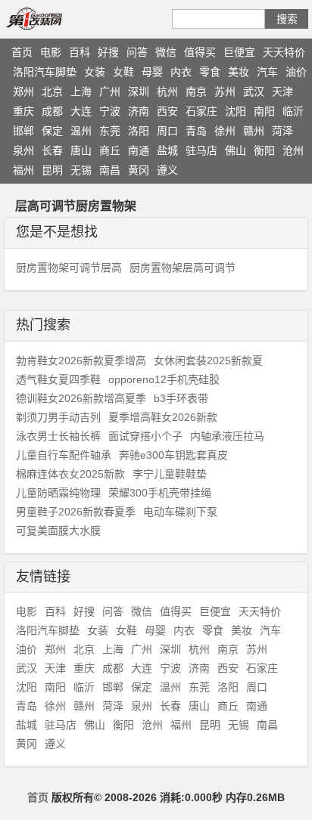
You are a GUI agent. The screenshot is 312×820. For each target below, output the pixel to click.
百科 (79, 52)
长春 (52, 150)
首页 (22, 52)
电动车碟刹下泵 (180, 512)
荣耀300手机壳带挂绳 (159, 493)
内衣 (181, 72)
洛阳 (138, 131)
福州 (23, 170)
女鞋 (123, 72)
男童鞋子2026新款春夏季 (76, 512)
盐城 (167, 150)
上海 (81, 91)
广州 (109, 91)
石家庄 (201, 111)
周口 (167, 131)
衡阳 (264, 150)
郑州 (23, 91)
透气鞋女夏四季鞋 (58, 379)
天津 (282, 91)
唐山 (81, 150)
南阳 (264, 111)
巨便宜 (239, 52)
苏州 (225, 91)
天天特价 (284, 52)
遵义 (167, 170)
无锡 (81, 170)
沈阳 (235, 111)
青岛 (196, 131)
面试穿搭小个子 (145, 436)
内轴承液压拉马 (227, 436)
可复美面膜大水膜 (58, 530)
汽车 (267, 72)
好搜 (108, 52)
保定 (52, 131)
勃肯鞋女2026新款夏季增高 (81, 360)
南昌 (109, 170)
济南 (138, 111)
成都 (52, 111)
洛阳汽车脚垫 (44, 72)
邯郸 (23, 131)
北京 (52, 91)
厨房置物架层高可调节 (182, 267)
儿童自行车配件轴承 (63, 455)
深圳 (138, 91)
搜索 (287, 19)
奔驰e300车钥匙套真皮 (173, 455)
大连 (81, 111)
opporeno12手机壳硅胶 (164, 379)
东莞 (109, 131)
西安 (167, 111)
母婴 (152, 72)
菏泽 (282, 131)
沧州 (293, 150)
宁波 (109, 111)
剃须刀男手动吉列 (58, 417)
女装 (94, 72)
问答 (137, 52)
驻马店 (201, 150)
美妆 (238, 72)
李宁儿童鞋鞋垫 (170, 474)
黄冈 (138, 170)
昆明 (52, 170)
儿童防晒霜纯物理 (58, 493)
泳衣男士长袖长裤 (58, 436)
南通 (138, 150)
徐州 (225, 131)
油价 (296, 72)
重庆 (23, 111)
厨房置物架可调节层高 (69, 267)
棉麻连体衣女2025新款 (70, 474)
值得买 (200, 52)
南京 (196, 91)
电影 (50, 52)
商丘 (109, 150)
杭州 (167, 91)
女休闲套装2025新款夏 (208, 360)
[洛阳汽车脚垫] (51, 18)
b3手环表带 (181, 398)
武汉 (253, 91)
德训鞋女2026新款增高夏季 (81, 398)
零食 (209, 72)
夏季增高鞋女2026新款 (162, 417)
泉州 (23, 150)
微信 (165, 52)
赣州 (253, 131)
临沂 (293, 111)
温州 (81, 131)
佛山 (235, 150)
